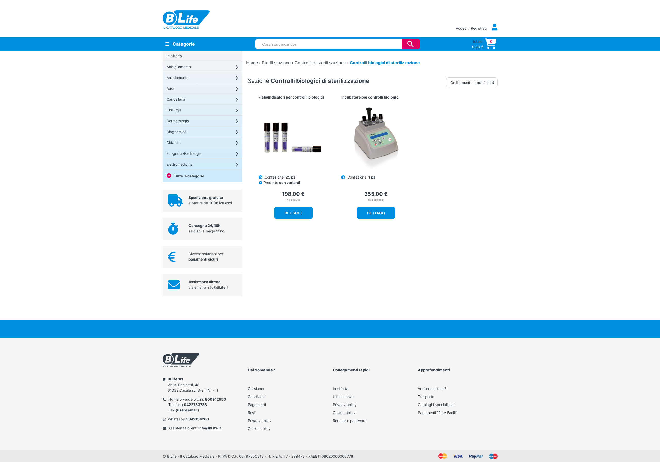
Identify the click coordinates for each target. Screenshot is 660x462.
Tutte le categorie (189, 176)
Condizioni (256, 396)
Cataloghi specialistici (436, 404)
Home (252, 62)
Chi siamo (256, 388)
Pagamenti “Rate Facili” (437, 412)
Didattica (174, 142)
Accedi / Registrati (472, 28)
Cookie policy (259, 428)
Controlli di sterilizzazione (320, 62)
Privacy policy (259, 420)
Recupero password (350, 420)
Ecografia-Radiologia (184, 153)
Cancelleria (176, 99)
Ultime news (343, 396)
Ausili (171, 88)
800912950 (215, 399)
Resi (251, 412)
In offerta (174, 56)
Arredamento (177, 77)
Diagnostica (176, 131)
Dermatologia (178, 121)
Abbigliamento (179, 66)
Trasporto (426, 396)
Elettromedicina (180, 164)
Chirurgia (174, 110)
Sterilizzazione (276, 62)
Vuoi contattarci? (432, 388)
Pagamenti (257, 404)
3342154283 (197, 419)
